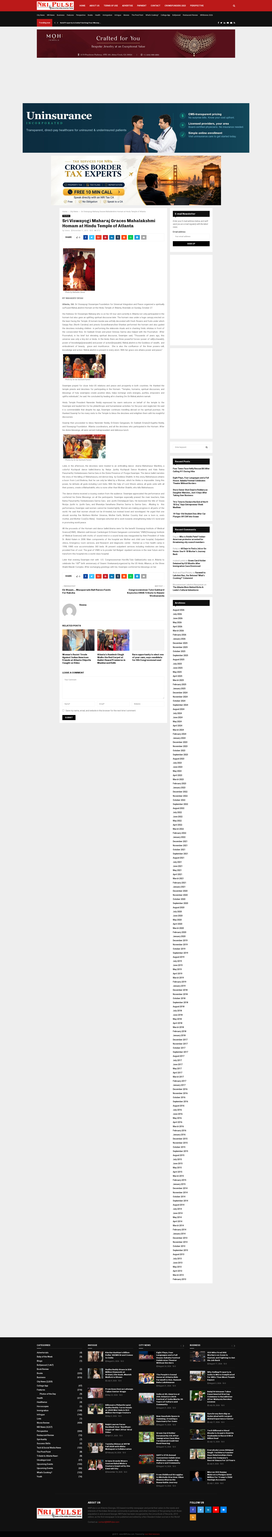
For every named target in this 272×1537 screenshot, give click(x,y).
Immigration (107, 15)
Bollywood (176, 15)
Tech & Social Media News (49, 1448)
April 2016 (177, 1122)
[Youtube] (228, 23)
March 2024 (178, 730)
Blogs (39, 1361)
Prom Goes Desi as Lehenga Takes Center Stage (119, 1390)
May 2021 (177, 870)
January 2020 (179, 936)
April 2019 (177, 973)
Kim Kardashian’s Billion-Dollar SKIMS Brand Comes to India (119, 1355)
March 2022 (178, 829)
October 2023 (179, 750)
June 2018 (177, 1015)
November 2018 (180, 994)
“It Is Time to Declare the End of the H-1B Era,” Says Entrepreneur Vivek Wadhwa (191, 505)
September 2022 (180, 804)
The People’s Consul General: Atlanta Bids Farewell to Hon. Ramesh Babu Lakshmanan (168, 1378)
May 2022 (177, 821)
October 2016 (179, 1097)
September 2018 (180, 1002)
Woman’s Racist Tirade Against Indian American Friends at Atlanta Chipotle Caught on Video (76, 658)
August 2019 (178, 957)
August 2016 (178, 1106)
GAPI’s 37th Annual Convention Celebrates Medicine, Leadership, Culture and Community (168, 1459)
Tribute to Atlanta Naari (47, 1456)
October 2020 (179, 899)
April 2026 (177, 626)
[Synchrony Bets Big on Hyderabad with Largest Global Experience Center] (197, 1417)
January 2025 (179, 688)
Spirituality (42, 1439)
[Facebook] (218, 23)
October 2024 (179, 701)
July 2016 (177, 1110)
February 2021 (179, 883)
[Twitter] (221, 23)
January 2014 (179, 1234)
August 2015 (178, 1155)
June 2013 (177, 1263)
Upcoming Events (45, 1464)
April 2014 (177, 1221)
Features (70, 15)
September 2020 (180, 903)
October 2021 (179, 849)
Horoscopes (43, 1406)
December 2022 (180, 792)
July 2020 (177, 911)
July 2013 (177, 1258)
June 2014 (177, 1213)
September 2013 (180, 1250)
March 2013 (178, 1275)
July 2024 (177, 713)
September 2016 (180, 1101)
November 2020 (180, 895)
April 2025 (177, 676)
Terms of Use (111, 6)
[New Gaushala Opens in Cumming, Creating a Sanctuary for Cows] (146, 1420)
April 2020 (177, 924)
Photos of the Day (48, 1394)
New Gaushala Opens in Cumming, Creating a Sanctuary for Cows (168, 1419)
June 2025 (177, 668)
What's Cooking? (44, 1472)
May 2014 (177, 1217)
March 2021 (178, 878)
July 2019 (177, 961)
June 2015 (177, 1163)
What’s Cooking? (152, 15)
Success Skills (43, 1443)
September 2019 (180, 953)
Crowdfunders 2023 (175, 6)
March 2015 (178, 1176)
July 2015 (177, 1159)
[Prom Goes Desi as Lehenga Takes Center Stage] (95, 1393)
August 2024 (178, 709)
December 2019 (180, 940)
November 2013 (180, 1242)
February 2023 (179, 783)
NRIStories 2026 (206, 15)
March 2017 (178, 1077)
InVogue (118, 15)
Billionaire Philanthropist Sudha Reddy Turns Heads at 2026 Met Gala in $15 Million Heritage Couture (118, 1409)
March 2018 (178, 1027)
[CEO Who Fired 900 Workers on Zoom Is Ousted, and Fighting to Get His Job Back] (197, 1356)
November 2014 (180, 1192)
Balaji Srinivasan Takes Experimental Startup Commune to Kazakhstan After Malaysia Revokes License (219, 1396)
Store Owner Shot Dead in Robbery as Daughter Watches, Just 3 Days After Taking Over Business (190, 492)
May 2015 (177, 1167)
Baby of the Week (44, 1357)
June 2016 (177, 1114)
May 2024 (177, 721)
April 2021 (177, 874)
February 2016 (179, 1130)
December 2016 (180, 1089)
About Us (94, 6)
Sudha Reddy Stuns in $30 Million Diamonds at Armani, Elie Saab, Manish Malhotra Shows (118, 1373)
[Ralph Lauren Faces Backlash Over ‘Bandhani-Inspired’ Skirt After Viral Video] (95, 1428)
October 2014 (179, 1196)
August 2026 (178, 610)
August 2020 (178, 907)
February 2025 (179, 684)
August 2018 (178, 1006)
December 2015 (180, 1139)
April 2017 (177, 1073)
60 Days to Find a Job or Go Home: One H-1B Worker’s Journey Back (189, 551)
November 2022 (180, 796)
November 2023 (180, 746)
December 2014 (180, 1188)
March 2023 (178, 779)
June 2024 (177, 717)
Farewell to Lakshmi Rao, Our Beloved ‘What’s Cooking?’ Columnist (189, 575)
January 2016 (179, 1135)
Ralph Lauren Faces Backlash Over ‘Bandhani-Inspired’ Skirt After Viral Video (118, 1428)
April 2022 (177, 825)
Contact (155, 6)
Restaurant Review (190, 15)
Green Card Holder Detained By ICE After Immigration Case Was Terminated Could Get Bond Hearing (167, 1438)
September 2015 (180, 1151)
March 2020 (178, 928)
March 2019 (178, 978)
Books (90, 15)
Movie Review (43, 1423)
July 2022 (177, 812)
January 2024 (179, 738)
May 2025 (177, 672)
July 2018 (177, 1011)
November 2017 (180, 1044)
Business (60, 15)
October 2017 (179, 1048)
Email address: (179, 232)
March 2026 (178, 631)
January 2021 (179, 887)
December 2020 (180, 891)
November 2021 (180, 845)
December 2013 (180, 1238)
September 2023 (180, 754)
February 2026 (179, 635)
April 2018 (177, 1023)
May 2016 (177, 1118)
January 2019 (179, 986)
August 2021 (178, 858)
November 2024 (180, 697)
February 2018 (179, 1031)
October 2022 (179, 800)
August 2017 (178, 1056)
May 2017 (177, 1068)
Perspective (197, 6)
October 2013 (179, 1246)
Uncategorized (44, 1460)
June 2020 (177, 916)
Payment (141, 6)
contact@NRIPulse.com (108, 1522)
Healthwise (42, 1402)
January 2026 (179, 639)
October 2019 (179, 949)
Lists (39, 1419)
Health (97, 15)
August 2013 (178, 1254)
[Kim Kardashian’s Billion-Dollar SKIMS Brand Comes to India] (95, 1356)
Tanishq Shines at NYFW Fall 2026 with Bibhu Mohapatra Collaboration (118, 1446)
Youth (39, 1476)
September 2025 (180, 655)
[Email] (231, 23)
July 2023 (177, 763)
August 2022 (178, 808)
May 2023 (177, 771)
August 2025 (178, 659)
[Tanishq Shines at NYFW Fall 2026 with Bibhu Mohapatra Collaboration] (95, 1448)
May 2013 (177, 1267)
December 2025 (180, 643)
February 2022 (179, 833)
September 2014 (180, 1201)
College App (165, 15)
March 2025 (178, 680)
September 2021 (180, 854)
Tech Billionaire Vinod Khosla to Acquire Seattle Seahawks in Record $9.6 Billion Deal (220, 1434)
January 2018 (179, 1035)
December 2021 (180, 841)
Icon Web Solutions (152, 1534)
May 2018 (177, 1019)
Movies (126, 15)
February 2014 (179, 1229)
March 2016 (178, 1126)
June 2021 (177, 866)
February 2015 (179, 1180)
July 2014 (177, 1209)
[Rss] (234, 23)
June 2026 (177, 618)
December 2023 (180, 742)
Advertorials (42, 1352)
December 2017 (180, 1040)
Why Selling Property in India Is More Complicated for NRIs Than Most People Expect (221, 1376)
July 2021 (177, 862)
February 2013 (179, 1279)
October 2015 (179, 1147)
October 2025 (179, 651)
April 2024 (177, 725)
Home (82, 6)
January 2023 (179, 787)
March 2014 (178, 1225)
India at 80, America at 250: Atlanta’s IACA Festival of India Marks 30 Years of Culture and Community (169, 1399)
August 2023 (178, 759)
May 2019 (177, 969)
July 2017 (177, 1060)
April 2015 (177, 1172)
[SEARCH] (207, 447)
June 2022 (177, 816)
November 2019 (180, 944)
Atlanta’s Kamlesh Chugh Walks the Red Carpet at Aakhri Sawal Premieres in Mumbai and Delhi (111, 658)
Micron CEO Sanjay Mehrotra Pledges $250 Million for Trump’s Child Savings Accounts (219, 1476)
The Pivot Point (137, 15)
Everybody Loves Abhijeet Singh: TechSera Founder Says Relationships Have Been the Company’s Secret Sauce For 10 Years (221, 1455)
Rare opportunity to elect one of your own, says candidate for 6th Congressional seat (148, 657)
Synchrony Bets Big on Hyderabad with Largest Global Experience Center (220, 1416)
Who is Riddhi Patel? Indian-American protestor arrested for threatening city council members (189, 539)
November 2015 (180, 1143)
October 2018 (179, 998)
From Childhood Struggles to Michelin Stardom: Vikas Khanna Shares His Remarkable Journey (170, 1478)
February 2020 (179, 932)
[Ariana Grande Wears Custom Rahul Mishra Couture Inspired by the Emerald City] (95, 1465)
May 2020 (177, 920)
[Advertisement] (136, 80)
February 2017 (179, 1081)
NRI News (51, 15)
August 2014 (178, 1205)
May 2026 (177, 622)
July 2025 (177, 664)
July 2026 (177, 614)
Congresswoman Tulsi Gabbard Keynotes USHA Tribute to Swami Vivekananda (145, 592)
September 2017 (180, 1052)
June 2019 (177, 965)
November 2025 (180, 647)
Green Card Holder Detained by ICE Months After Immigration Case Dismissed (189, 563)
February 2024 (179, 734)
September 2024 (180, 705)
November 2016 (180, 1093)
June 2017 (177, 1064)
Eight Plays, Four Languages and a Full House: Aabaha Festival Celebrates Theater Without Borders (191, 480)
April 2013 (177, 1271)
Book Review (43, 1369)
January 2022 (179, 837)
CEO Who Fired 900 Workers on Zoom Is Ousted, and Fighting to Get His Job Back (221, 1356)
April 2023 (177, 775)
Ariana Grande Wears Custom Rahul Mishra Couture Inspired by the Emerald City (117, 1465)
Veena (67, 231)
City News (41, 15)
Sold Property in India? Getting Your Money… (80, 23)
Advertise (127, 6)
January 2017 (179, 1085)
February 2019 (179, 982)
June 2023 (177, 767)
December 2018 (180, 990)
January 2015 (179, 1184)
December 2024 (180, 693)
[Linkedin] (224, 23)
